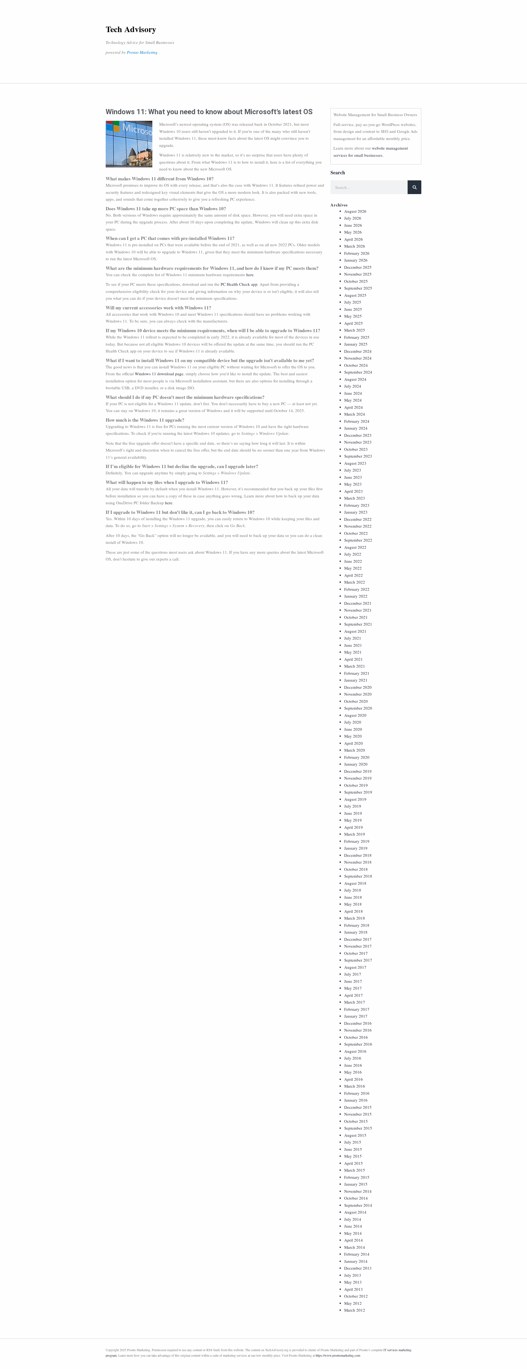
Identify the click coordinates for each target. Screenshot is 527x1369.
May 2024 (353, 400)
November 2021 (358, 610)
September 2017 (358, 960)
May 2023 (353, 484)
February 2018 (356, 925)
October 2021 (356, 617)
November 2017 (358, 946)
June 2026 (353, 225)
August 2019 (355, 799)
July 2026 (352, 218)
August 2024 (355, 379)
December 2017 (358, 939)
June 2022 (353, 561)
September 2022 (358, 540)
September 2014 (358, 1205)
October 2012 (356, 1296)
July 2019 (352, 806)
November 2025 (358, 274)
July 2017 (352, 974)
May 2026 (353, 232)
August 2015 (355, 1135)
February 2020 (356, 757)
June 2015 (353, 1149)
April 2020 (353, 743)
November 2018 (358, 862)
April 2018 (353, 911)
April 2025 (353, 323)
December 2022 (358, 519)
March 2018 (354, 918)
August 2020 (355, 715)
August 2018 (355, 883)
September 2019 (358, 792)
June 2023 (353, 477)
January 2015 (356, 1184)
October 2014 (356, 1198)
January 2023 (356, 512)
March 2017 (354, 1002)
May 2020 (353, 736)
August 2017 (355, 967)
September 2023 (358, 456)
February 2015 (356, 1177)
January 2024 (356, 428)
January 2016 (356, 1100)
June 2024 (353, 393)
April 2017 (353, 995)
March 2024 (354, 414)
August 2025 (355, 295)
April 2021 (353, 659)
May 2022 (353, 568)
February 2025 (356, 337)
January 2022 (356, 596)
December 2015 (358, 1107)
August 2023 (355, 463)
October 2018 (356, 869)
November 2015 (358, 1114)
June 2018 (353, 897)
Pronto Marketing (142, 52)
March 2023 (354, 498)
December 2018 (358, 855)
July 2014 (352, 1219)
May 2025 (353, 316)
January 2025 (356, 344)
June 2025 (353, 309)
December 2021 (358, 603)
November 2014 (358, 1191)
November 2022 (358, 526)
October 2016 (356, 1037)
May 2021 (353, 652)
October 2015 (356, 1121)
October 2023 (356, 449)
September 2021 (358, 624)
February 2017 (356, 1009)
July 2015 (352, 1142)
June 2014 (353, 1226)
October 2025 (356, 281)
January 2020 (356, 764)
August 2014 (355, 1212)
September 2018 (358, 876)
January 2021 (356, 680)
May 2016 (353, 1072)
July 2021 (352, 638)
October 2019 (356, 785)
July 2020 (352, 722)
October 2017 (356, 953)
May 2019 (353, 820)
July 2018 (352, 890)
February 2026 (356, 253)
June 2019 (353, 813)
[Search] (414, 187)
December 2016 (358, 1023)
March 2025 (354, 330)
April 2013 (353, 1289)
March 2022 (354, 582)
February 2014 (356, 1254)
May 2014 (353, 1233)
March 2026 (354, 246)
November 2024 (358, 358)
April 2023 (353, 491)
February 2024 (356, 421)
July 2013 (352, 1275)
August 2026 (355, 211)
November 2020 (358, 694)
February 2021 (356, 673)
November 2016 (358, 1030)
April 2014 (353, 1240)
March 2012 (354, 1310)
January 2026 (356, 260)
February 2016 (356, 1093)
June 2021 (353, 645)
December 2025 (358, 267)
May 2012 (353, 1303)
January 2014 (356, 1261)
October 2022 (356, 533)
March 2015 (354, 1170)
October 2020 (356, 701)
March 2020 (354, 750)
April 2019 (353, 827)
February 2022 (356, 589)
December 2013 (358, 1268)
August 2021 (355, 631)
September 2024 (358, 372)
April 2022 (353, 575)
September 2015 (358, 1128)
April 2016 (353, 1079)
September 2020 (358, 708)
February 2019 (356, 841)
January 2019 (356, 848)
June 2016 (353, 1065)
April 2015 (353, 1163)
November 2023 (358, 442)
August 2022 (355, 547)
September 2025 (358, 288)
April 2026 (353, 239)
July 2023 (352, 470)
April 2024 (353, 407)
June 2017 (353, 981)
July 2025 (352, 302)
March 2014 (354, 1247)
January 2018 (356, 932)
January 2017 (356, 1016)
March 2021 (354, 666)
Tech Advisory (131, 29)
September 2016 (358, 1044)
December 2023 (358, 435)
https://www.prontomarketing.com (338, 1355)
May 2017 (353, 988)
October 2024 (356, 365)
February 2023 (356, 505)
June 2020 (353, 729)
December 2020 (358, 687)
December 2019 (358, 771)
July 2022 (352, 554)
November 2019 (358, 778)
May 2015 (353, 1156)
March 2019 (354, 834)
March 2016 (354, 1086)
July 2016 (352, 1058)
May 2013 (353, 1282)
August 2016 (355, 1051)
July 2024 (352, 386)
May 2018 (353, 904)
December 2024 (358, 351)
